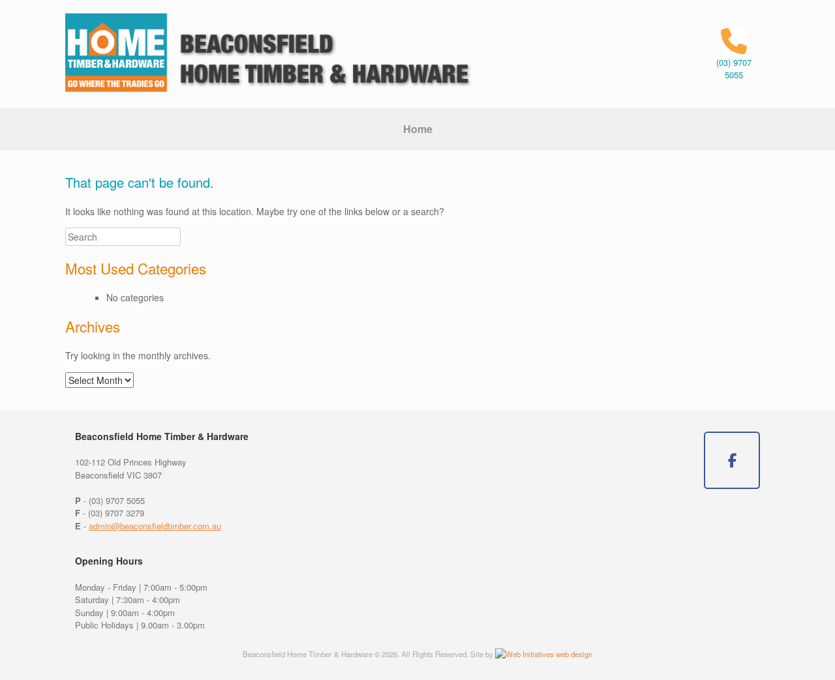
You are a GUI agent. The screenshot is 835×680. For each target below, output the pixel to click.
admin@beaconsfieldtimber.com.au (155, 526)
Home (418, 128)
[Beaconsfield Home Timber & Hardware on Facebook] (732, 460)
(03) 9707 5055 (734, 68)
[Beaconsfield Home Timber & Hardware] (269, 54)
